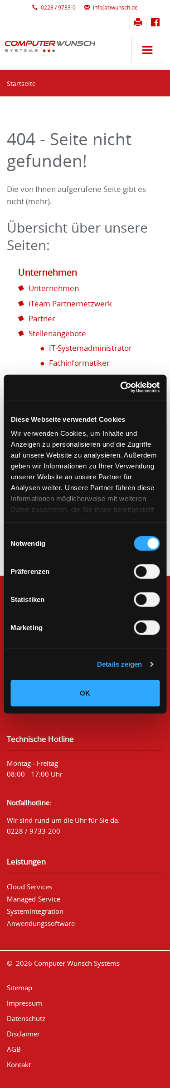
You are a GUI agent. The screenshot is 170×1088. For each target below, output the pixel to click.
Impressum (24, 1002)
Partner (42, 318)
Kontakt (19, 1064)
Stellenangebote (57, 333)
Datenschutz (26, 1018)
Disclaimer (23, 1033)
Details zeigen (119, 664)
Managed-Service (33, 898)
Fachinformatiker (79, 363)
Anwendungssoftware (41, 923)
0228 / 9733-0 (57, 7)
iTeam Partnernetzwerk (70, 303)
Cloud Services (29, 886)
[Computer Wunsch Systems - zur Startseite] (47, 51)
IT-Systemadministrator (90, 348)
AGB (14, 1049)
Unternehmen (47, 272)
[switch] (147, 571)
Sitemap (19, 987)
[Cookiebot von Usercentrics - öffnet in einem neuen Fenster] (121, 387)
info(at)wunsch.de (115, 7)
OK (85, 693)
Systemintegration (35, 911)
